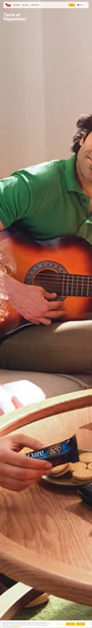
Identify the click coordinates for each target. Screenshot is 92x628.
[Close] (89, 623)
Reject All (70, 624)
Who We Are (35, 5)
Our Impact (25, 5)
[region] (46, 624)
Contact (72, 5)
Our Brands (16, 5)
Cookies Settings (60, 624)
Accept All (80, 624)
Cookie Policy (17, 626)
